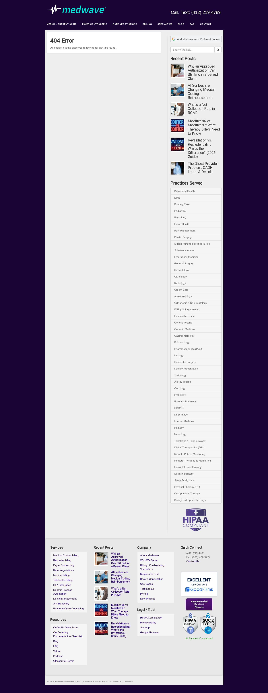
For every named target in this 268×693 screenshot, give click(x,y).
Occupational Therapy (187, 493)
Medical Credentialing (65, 555)
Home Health (181, 224)
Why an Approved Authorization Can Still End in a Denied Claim (203, 72)
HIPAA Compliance (151, 617)
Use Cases (146, 583)
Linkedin (203, 7)
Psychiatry (180, 217)
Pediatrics (180, 210)
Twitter (208, 7)
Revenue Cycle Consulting (68, 608)
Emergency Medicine (186, 256)
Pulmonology (181, 342)
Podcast (58, 655)
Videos (57, 651)
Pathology (180, 394)
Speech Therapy (183, 473)
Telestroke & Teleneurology (189, 440)
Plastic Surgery (183, 237)
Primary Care (182, 204)
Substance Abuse (184, 250)
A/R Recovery (61, 603)
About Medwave (149, 555)
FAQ (55, 646)
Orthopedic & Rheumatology (190, 302)
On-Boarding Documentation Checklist (67, 634)
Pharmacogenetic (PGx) (188, 348)
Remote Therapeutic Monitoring (192, 460)
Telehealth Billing (63, 580)
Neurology (180, 434)
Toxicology (180, 375)
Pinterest (200, 565)
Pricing (144, 593)
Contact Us (192, 561)
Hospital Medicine (184, 316)
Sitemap (145, 627)
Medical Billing (61, 575)
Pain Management (184, 230)
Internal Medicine (184, 421)
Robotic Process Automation (62, 591)
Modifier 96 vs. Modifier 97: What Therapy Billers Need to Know (204, 127)
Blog (55, 641)
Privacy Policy (148, 622)
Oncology (179, 388)
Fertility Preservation (186, 368)
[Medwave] (134, 9)
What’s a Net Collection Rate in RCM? (201, 109)
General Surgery (183, 263)
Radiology (180, 283)
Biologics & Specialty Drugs (190, 500)
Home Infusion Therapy (187, 467)
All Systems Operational (199, 638)
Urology (178, 355)
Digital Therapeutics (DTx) (189, 447)
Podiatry (179, 427)
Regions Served (149, 574)
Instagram (198, 7)
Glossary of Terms (63, 660)
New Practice (147, 598)
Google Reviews (149, 632)
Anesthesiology (183, 296)
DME (177, 197)
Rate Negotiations (63, 570)
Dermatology (181, 270)
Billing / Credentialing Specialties (152, 567)
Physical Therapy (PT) (187, 486)
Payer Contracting (63, 565)
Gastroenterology (184, 335)
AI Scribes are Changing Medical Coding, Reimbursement (201, 92)
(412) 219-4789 (206, 12)
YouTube (213, 7)
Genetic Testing (183, 322)
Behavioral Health (184, 191)
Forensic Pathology (185, 401)
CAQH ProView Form (65, 627)
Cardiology (180, 276)
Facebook (193, 7)
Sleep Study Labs (184, 480)
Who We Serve (149, 560)
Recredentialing (62, 560)
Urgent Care (181, 289)
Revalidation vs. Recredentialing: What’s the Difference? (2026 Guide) (202, 148)
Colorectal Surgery (185, 362)
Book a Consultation (151, 578)
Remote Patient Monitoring (189, 454)
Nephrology (181, 414)
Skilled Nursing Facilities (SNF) (192, 243)
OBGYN (178, 408)
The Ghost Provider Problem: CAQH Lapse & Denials (203, 168)
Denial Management (65, 598)
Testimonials (147, 588)
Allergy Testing (182, 381)
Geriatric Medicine (184, 329)
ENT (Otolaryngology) (186, 309)
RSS (218, 7)
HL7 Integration (62, 584)
